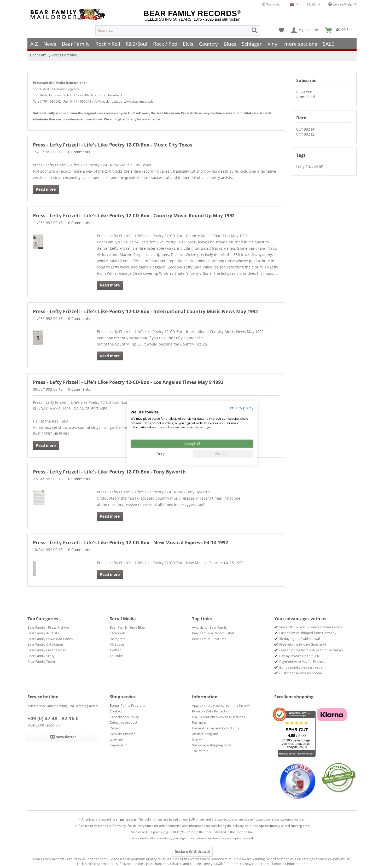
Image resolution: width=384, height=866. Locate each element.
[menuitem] (177, 30)
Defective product (123, 722)
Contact (116, 711)
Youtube (116, 655)
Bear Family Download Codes (50, 638)
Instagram (118, 638)
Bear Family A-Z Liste (43, 633)
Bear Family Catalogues (45, 644)
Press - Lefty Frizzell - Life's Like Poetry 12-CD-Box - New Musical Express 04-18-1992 (130, 542)
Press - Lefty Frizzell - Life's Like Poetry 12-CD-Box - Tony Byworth (109, 472)
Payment (199, 722)
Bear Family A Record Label (213, 633)
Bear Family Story (41, 655)
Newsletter (118, 739)
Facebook (117, 633)
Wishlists (272, 4)
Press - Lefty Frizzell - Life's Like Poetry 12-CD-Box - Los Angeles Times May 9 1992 (128, 382)
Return (115, 728)
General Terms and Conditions (215, 728)
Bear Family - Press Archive (48, 627)
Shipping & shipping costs (212, 745)
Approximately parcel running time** (221, 705)
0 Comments (79, 151)
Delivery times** (122, 734)
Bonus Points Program (127, 705)
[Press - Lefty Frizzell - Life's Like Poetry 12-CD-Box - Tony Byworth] (57, 497)
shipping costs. (126, 819)
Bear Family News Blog (127, 627)
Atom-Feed (305, 96)
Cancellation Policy (124, 717)
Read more (46, 189)
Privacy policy (241, 407)
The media (200, 750)
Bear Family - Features (209, 638)
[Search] (254, 30)
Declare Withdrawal (192, 851)
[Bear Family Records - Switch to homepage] (68, 14)
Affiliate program (205, 734)
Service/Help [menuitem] (342, 4)
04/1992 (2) (305, 134)
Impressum (118, 745)
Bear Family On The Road (46, 650)
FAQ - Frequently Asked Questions (218, 717)
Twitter (115, 650)
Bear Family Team (41, 661)
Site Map (199, 739)
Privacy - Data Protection (211, 711)
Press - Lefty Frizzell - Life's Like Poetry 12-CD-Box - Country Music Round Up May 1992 (134, 215)
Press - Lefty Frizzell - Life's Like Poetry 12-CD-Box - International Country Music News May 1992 (145, 311)
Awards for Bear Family (210, 627)
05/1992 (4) (305, 129)
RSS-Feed (304, 91)
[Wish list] (281, 30)
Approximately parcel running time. (284, 825)
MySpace (117, 644)
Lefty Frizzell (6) (309, 166)
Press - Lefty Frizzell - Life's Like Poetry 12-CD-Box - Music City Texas (112, 145)
